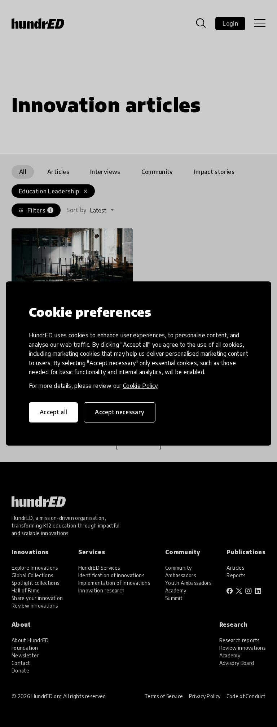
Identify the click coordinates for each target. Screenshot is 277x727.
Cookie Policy (140, 385)
